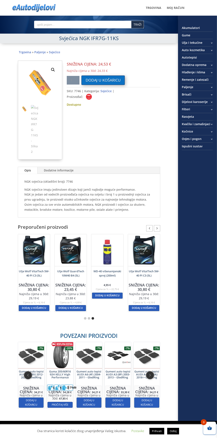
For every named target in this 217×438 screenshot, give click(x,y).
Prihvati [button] (157, 431)
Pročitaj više (31, 405)
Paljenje (40, 52)
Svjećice (54, 52)
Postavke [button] (137, 431)
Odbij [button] (173, 431)
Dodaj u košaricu (103, 80)
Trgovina (153, 8)
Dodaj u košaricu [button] (34, 308)
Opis (27, 170)
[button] (53, 70)
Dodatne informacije (59, 170)
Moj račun (175, 8)
